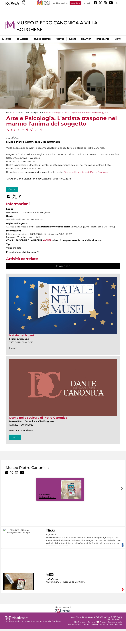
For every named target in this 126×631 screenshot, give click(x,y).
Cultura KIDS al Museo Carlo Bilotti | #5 (65, 582)
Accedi (87, 3)
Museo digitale (42, 39)
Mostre (60, 39)
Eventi (72, 39)
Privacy (103, 622)
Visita (118, 39)
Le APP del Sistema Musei (46, 495)
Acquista (75, 3)
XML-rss (118, 624)
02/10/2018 (83, 540)
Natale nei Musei (21, 335)
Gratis (11, 189)
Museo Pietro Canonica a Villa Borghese (43, 621)
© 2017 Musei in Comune (84, 622)
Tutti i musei (58, 3)
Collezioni (22, 39)
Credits (86, 624)
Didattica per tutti (34, 112)
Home (9, 112)
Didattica (86, 39)
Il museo (7, 39)
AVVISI (47, 240)
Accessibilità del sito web (102, 624)
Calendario (102, 39)
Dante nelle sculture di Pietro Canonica (86, 172)
